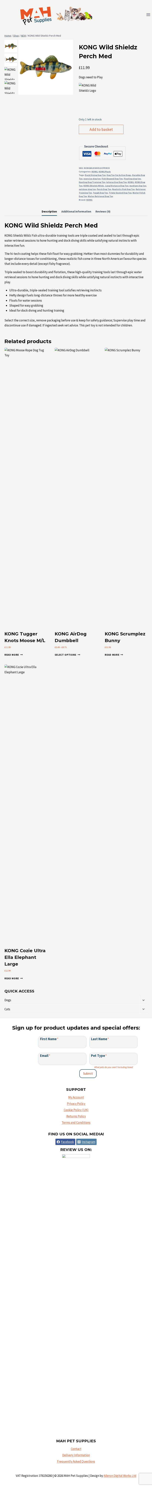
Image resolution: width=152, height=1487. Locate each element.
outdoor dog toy (87, 189)
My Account (76, 1097)
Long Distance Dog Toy (116, 185)
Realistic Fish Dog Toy (123, 189)
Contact (76, 1449)
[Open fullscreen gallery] (69, 90)
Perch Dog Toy (104, 189)
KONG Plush (105, 171)
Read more (11, 654)
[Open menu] (148, 15)
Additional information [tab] (76, 211)
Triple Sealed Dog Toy (120, 192)
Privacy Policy (76, 1104)
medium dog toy (137, 185)
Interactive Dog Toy (116, 182)
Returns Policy (76, 1116)
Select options (66, 654)
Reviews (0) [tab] (102, 211)
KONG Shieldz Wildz (93, 185)
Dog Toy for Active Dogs (119, 175)
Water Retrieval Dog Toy (100, 196)
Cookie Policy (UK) (76, 1110)
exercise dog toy (91, 178)
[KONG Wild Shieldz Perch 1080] (45, 67)
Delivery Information (76, 1455)
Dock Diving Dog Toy (95, 175)
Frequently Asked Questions (76, 1461)
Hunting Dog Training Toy (92, 182)
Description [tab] (49, 211)
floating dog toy (132, 178)
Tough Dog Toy (100, 192)
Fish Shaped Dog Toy (112, 178)
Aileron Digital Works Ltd (120, 1476)
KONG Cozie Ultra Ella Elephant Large (25, 957)
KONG (95, 171)
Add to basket (101, 129)
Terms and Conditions (76, 1122)
